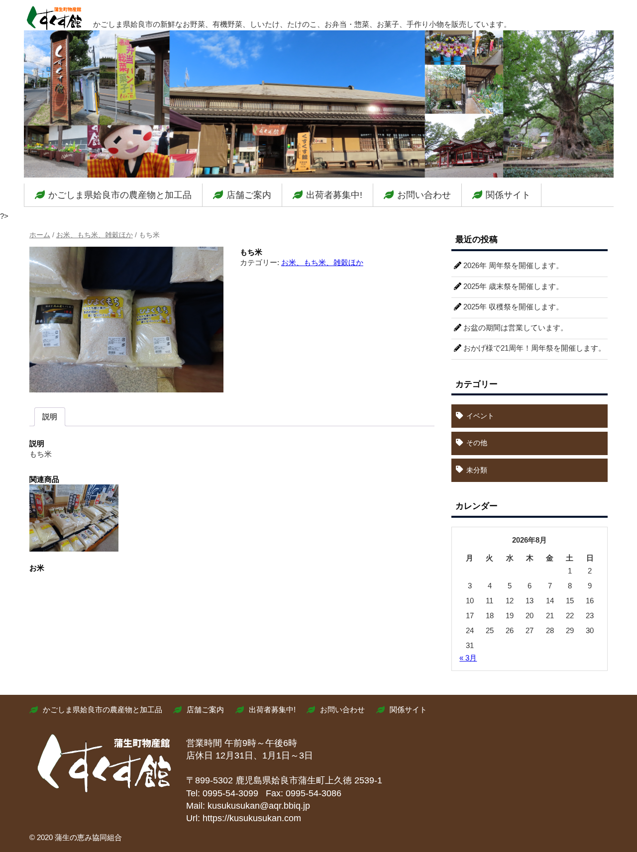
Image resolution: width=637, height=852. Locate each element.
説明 (49, 416)
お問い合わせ (424, 195)
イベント (480, 416)
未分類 (476, 470)
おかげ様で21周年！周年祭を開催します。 (534, 348)
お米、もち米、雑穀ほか (94, 235)
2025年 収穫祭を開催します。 (513, 306)
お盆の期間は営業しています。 (515, 327)
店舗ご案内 (248, 195)
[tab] (49, 416)
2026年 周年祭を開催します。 (513, 265)
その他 (476, 443)
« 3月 (468, 658)
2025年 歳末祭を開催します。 (513, 286)
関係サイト (508, 195)
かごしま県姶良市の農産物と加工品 (120, 195)
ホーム (39, 235)
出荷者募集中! (334, 195)
